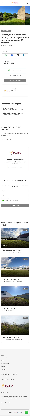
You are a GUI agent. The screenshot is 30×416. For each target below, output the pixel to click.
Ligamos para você (16, 75)
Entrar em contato (15, 205)
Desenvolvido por (11, 412)
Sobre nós (3, 369)
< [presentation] (2, 17)
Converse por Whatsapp (16, 70)
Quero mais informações (15, 80)
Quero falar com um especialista (15, 167)
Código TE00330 (6, 30)
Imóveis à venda (5, 363)
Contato (3, 366)
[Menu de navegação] (3, 3)
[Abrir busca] (27, 3)
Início (2, 360)
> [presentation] (27, 17)
